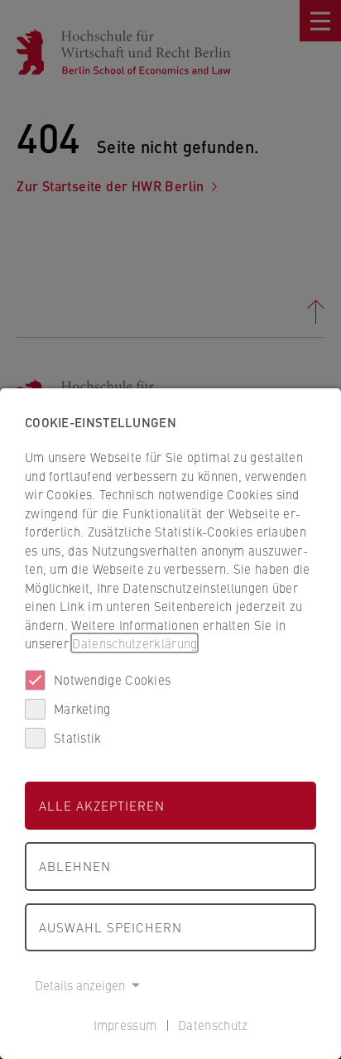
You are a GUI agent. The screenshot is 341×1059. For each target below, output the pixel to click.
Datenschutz (212, 1024)
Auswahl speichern (110, 927)
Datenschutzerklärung (134, 643)
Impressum (125, 1024)
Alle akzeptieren (102, 805)
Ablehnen (75, 865)
